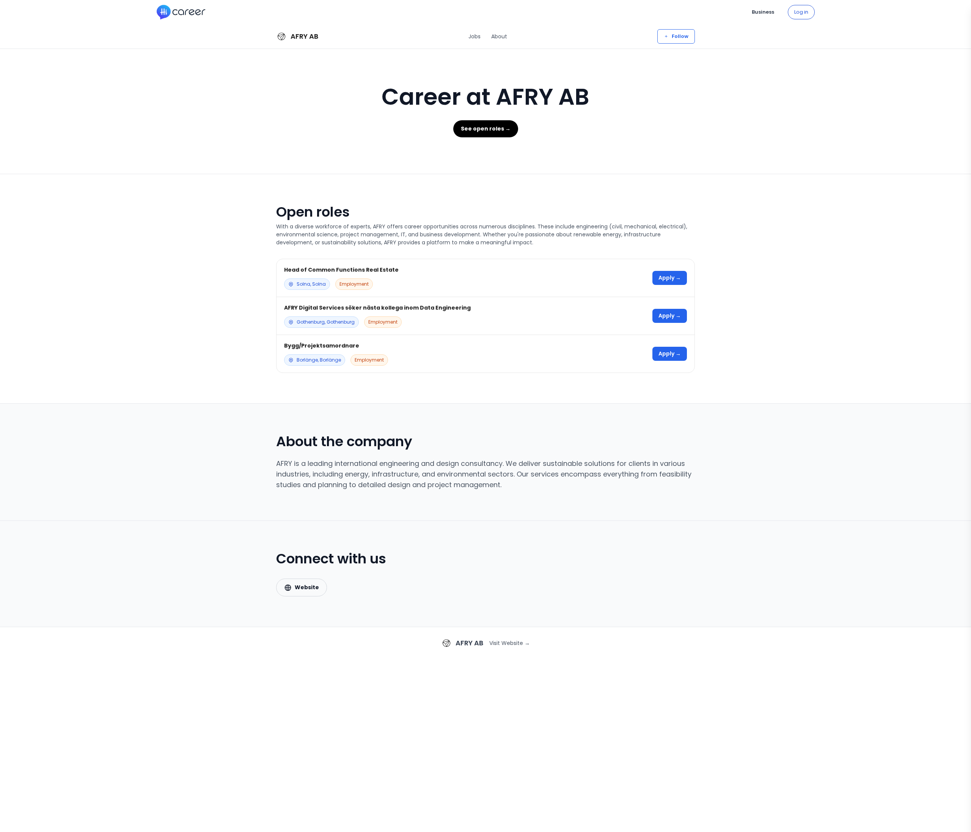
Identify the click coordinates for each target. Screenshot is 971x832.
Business (763, 12)
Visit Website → (509, 643)
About (499, 36)
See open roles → (486, 128)
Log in (801, 12)
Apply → (669, 278)
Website (307, 587)
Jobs (474, 36)
